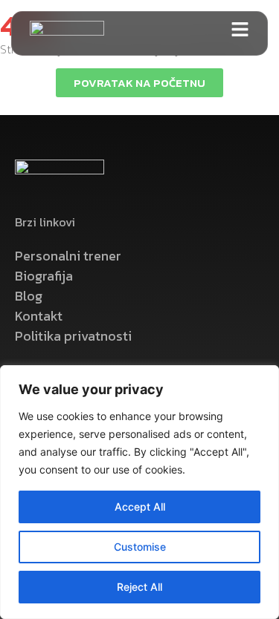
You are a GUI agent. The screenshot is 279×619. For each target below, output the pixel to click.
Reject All (139, 586)
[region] (139, 492)
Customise (140, 546)
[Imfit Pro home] (67, 33)
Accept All (140, 506)
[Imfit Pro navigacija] (240, 29)
